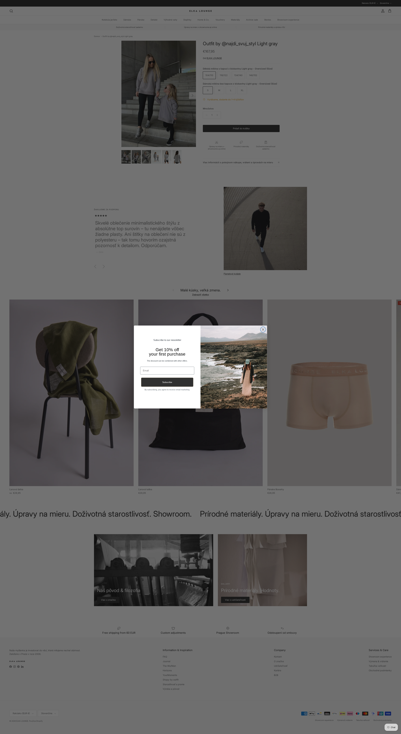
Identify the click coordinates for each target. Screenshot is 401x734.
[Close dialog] (263, 329)
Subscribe (167, 382)
